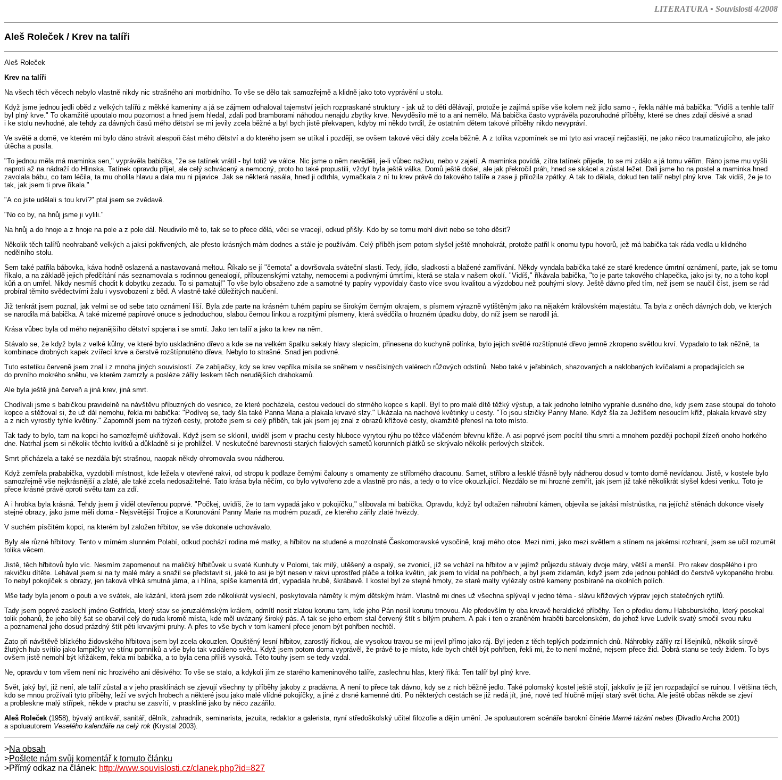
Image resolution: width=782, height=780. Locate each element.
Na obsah (27, 748)
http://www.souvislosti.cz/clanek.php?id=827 (182, 768)
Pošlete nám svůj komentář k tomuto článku (90, 758)
